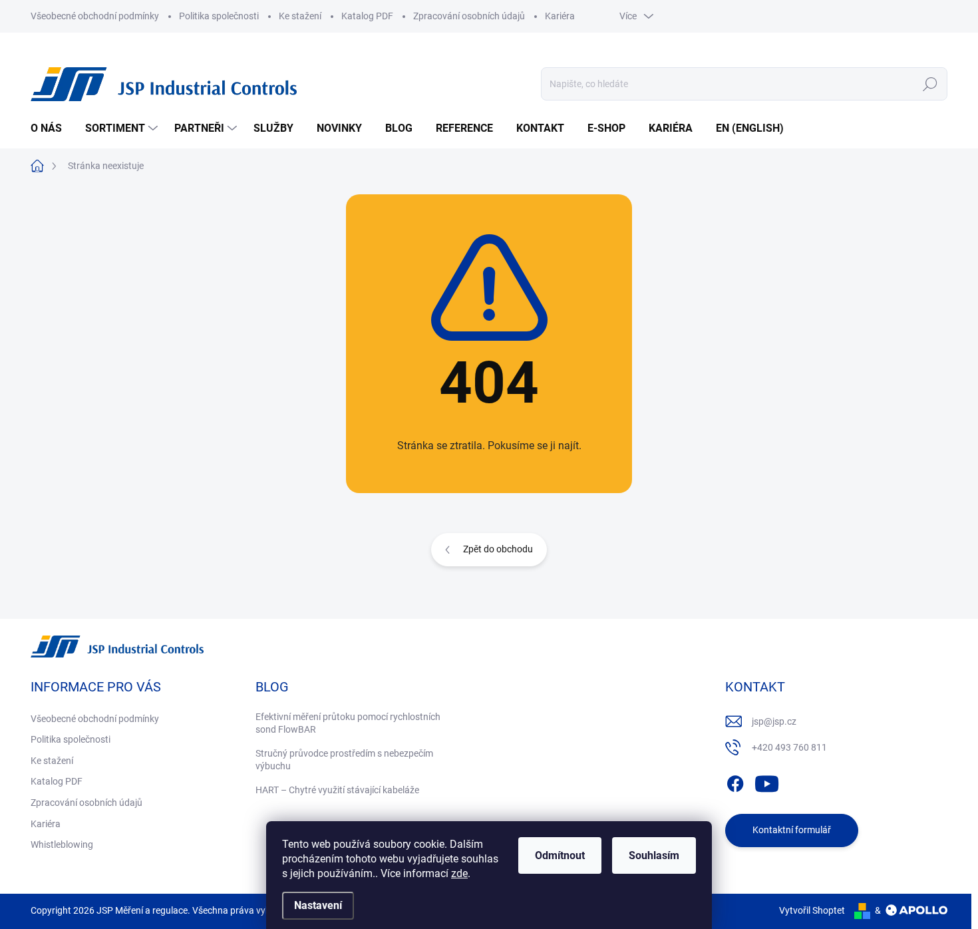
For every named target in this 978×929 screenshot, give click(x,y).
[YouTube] (767, 781)
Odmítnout (560, 855)
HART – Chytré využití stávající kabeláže (337, 790)
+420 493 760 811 (789, 747)
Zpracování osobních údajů (469, 16)
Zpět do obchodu (498, 549)
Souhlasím (654, 855)
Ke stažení (300, 16)
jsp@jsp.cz (774, 721)
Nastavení (318, 905)
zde (459, 873)
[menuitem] (51, 128)
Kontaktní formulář (791, 830)
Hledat (930, 84)
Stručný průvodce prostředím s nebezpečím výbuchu (344, 760)
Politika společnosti (219, 16)
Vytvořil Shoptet (812, 910)
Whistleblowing (62, 844)
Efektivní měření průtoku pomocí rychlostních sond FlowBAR (347, 723)
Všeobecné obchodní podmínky (95, 16)
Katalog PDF (367, 16)
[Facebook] (735, 781)
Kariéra (560, 16)
